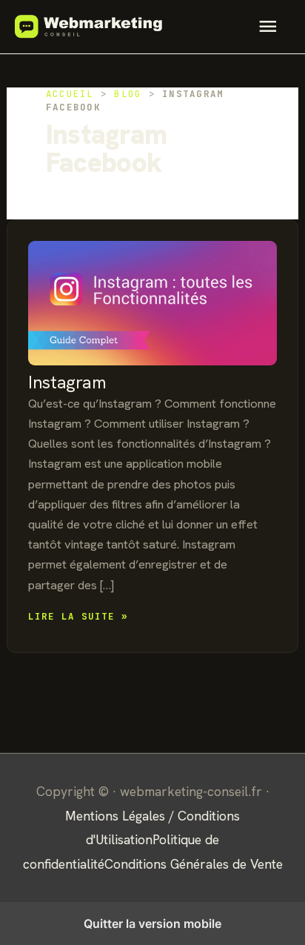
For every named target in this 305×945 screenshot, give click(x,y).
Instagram (67, 382)
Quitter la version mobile (152, 923)
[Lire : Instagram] (152, 303)
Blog (127, 93)
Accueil (70, 93)
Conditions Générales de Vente (193, 863)
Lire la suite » (78, 616)
